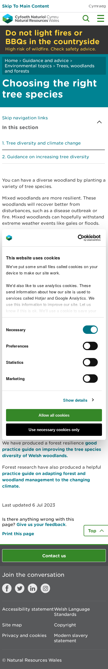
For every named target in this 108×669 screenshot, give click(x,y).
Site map (12, 624)
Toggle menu (100, 18)
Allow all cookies (54, 415)
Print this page (18, 533)
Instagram (45, 588)
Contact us (54, 555)
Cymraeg (97, 5)
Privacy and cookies (24, 635)
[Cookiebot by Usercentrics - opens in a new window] (87, 238)
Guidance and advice (46, 60)
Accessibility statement (28, 609)
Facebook (7, 588)
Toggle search (86, 18)
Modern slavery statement (71, 638)
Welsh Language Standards (72, 611)
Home (11, 60)
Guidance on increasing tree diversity (48, 156)
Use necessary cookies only (54, 429)
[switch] (90, 346)
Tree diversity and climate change (43, 143)
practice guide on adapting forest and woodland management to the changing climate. (46, 479)
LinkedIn (32, 588)
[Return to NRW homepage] (29, 19)
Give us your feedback (41, 524)
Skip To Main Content (25, 5)
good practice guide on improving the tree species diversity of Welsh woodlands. (51, 449)
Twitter (19, 588)
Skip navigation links (25, 117)
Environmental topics (28, 65)
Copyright (65, 624)
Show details (75, 400)
